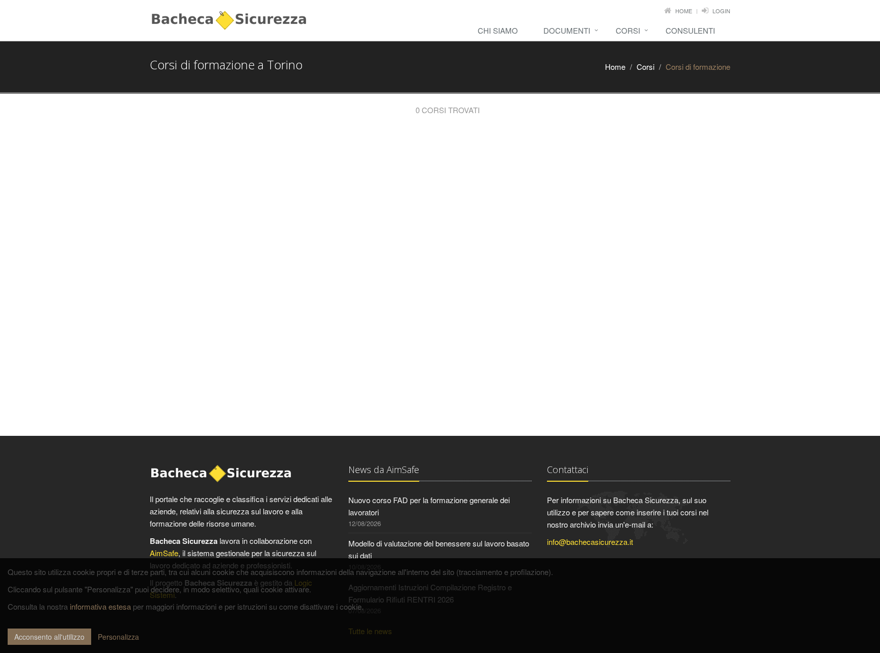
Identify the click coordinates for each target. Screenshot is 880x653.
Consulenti (690, 30)
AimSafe (164, 552)
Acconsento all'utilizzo (49, 637)
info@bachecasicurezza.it (590, 541)
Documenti (566, 30)
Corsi (628, 30)
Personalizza (118, 637)
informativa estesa (100, 606)
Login (721, 11)
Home (683, 11)
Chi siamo (498, 30)
